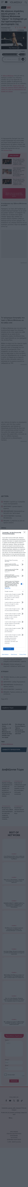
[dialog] (14, 593)
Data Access (14, 654)
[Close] (24, 532)
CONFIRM (8, 648)
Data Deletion (5, 654)
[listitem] (14, 561)
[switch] (22, 564)
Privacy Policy (22, 654)
